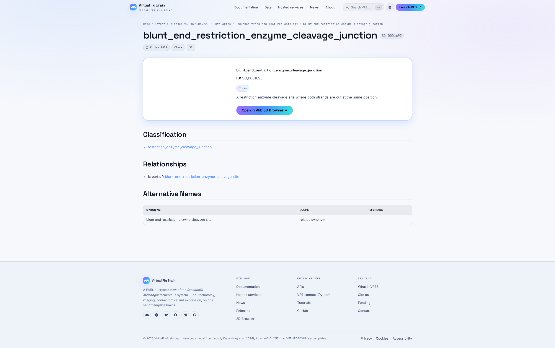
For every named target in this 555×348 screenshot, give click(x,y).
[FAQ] (156, 315)
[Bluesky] (166, 315)
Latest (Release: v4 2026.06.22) (182, 24)
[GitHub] (195, 315)
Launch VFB (408, 7)
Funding (364, 303)
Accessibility (402, 338)
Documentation (246, 7)
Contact (364, 311)
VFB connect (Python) (313, 295)
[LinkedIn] (185, 315)
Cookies (382, 338)
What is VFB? (368, 287)
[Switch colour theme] (390, 7)
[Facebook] (176, 315)
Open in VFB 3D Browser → (264, 110)
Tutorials (304, 303)
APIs (300, 287)
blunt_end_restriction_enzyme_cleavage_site (202, 176)
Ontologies (222, 24)
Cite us (363, 295)
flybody (217, 338)
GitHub (302, 311)
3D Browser (245, 319)
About (330, 7)
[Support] (147, 315)
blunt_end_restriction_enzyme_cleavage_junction (343, 24)
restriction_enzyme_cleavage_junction (180, 147)
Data (267, 7)
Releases (243, 311)
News (314, 7)
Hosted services (291, 7)
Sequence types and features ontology (267, 24)
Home (146, 24)
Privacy (366, 338)
